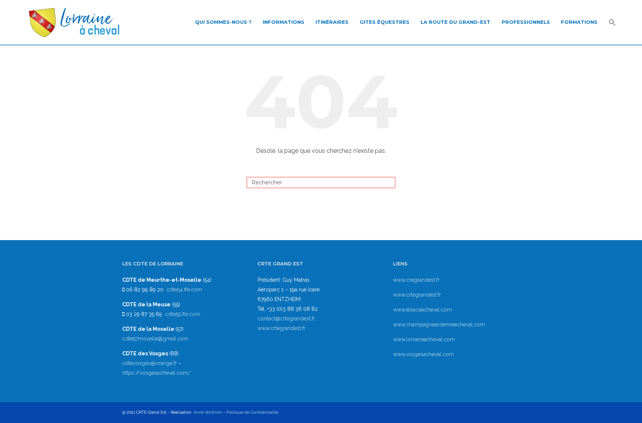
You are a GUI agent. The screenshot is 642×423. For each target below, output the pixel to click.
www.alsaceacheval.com (422, 310)
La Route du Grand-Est (455, 22)
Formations (579, 22)
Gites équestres (384, 22)
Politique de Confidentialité (252, 412)
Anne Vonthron (208, 412)
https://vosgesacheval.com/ (156, 373)
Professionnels (526, 22)
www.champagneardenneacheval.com (439, 324)
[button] (612, 23)
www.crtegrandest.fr (281, 328)
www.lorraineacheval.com (424, 339)
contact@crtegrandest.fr (286, 319)
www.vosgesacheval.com (423, 354)
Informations (283, 22)
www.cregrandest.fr (416, 280)
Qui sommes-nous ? (223, 22)
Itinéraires (331, 22)
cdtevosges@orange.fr (150, 363)
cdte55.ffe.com (182, 314)
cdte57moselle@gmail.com (155, 339)
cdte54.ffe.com (184, 290)
